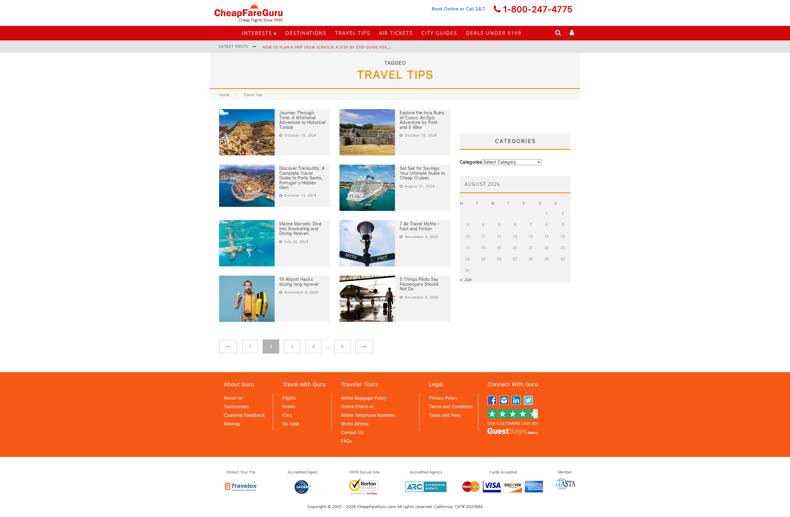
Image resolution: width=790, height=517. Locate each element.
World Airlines (355, 423)
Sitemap (232, 423)
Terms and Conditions (451, 406)
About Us (233, 398)
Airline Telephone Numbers (368, 415)
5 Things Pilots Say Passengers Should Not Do (419, 284)
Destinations (305, 33)
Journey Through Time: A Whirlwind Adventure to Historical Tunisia (302, 119)
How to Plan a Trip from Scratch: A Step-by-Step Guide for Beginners (336, 47)
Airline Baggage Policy (364, 398)
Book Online (445, 9)
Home (224, 95)
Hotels (288, 406)
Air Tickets (396, 33)
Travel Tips (352, 33)
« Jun (466, 279)
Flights (289, 398)
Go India (290, 423)
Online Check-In (357, 406)
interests (257, 33)
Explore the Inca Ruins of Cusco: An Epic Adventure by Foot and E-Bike (422, 119)
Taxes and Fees (444, 415)
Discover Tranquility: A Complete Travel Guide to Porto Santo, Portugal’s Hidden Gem (302, 178)
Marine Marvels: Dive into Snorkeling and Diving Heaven (300, 228)
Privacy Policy (443, 398)
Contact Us (352, 432)
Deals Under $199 (493, 33)
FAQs (346, 441)
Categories (471, 162)
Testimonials (236, 406)
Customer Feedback (244, 415)
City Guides (439, 33)
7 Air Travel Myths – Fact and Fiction (419, 226)
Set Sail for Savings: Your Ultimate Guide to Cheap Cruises (422, 173)
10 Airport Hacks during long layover (299, 281)
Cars (287, 415)
